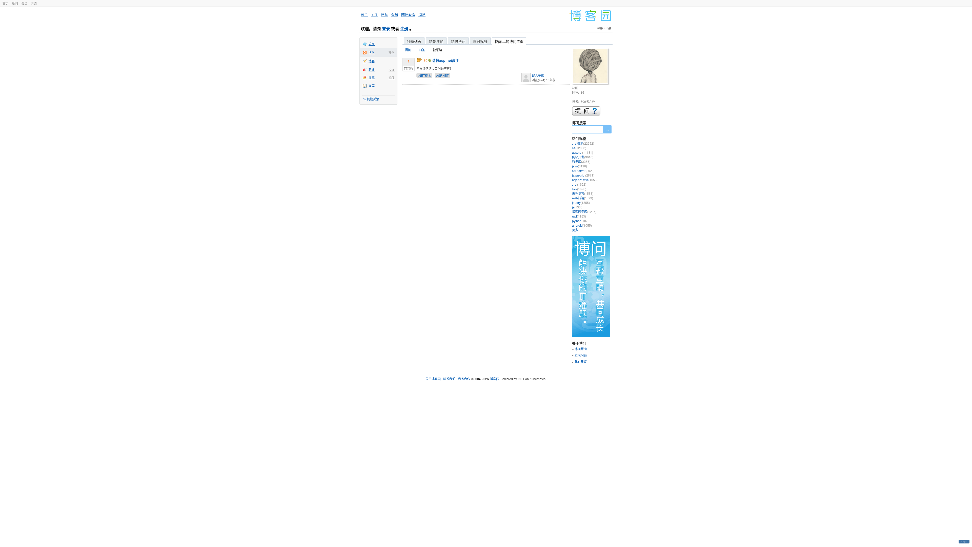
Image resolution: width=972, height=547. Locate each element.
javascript (583, 175)
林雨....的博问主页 (509, 41)
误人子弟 (538, 75)
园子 (364, 14)
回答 (422, 50)
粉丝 (384, 14)
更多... (576, 230)
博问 (372, 52)
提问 (392, 52)
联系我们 (449, 379)
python (581, 221)
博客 (372, 61)
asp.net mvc (585, 180)
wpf (579, 216)
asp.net (582, 152)
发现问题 (581, 355)
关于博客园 (433, 379)
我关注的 (436, 41)
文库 (372, 85)
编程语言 (582, 193)
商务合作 (464, 379)
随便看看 (408, 14)
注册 (404, 28)
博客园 (494, 379)
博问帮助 (581, 349)
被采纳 (437, 50)
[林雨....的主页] (591, 67)
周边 (34, 3)
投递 (392, 69)
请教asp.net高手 (445, 60)
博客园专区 (584, 211)
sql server (583, 170)
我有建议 (581, 361)
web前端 (582, 198)
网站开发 (582, 157)
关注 (374, 14)
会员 (24, 3)
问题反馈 (373, 99)
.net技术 (583, 143)
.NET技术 (424, 75)
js (577, 207)
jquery (581, 202)
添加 (392, 77)
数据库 (581, 161)
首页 (6, 3)
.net (579, 184)
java (579, 166)
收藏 (372, 77)
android (582, 225)
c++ (579, 189)
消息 (422, 14)
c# (579, 148)
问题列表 (414, 41)
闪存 (372, 44)
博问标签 (480, 41)
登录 (386, 28)
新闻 (15, 3)
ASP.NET (442, 75)
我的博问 (458, 41)
